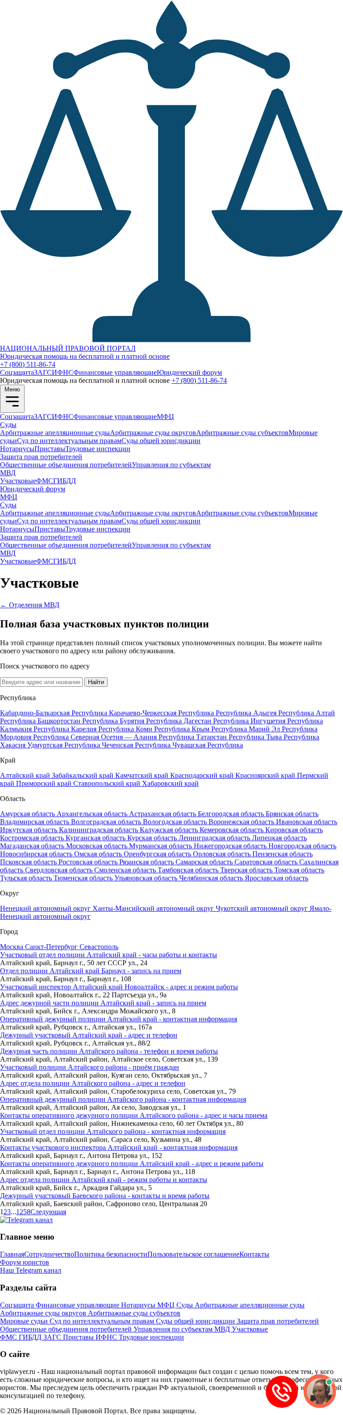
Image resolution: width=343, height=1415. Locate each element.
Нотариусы (17, 448)
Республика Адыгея (247, 713)
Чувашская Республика (207, 745)
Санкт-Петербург (52, 946)
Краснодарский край (202, 775)
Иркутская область (29, 830)
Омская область (99, 854)
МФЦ (165, 416)
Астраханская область (163, 813)
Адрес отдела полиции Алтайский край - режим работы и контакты (103, 1179)
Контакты (254, 1254)
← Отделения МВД (29, 605)
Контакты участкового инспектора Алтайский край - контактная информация (119, 1147)
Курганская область (96, 838)
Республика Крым (182, 729)
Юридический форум (189, 372)
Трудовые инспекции (97, 448)
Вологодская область (176, 822)
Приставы (49, 448)
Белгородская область (232, 813)
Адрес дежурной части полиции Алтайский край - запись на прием (103, 1003)
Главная (12, 1254)
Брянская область (292, 813)
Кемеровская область (232, 830)
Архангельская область (93, 813)
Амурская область (28, 813)
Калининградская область (99, 830)
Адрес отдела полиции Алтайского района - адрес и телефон (92, 1083)
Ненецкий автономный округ (46, 908)
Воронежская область (242, 822)
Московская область (97, 846)
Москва (12, 946)
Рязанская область (147, 862)
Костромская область (33, 838)
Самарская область (205, 862)
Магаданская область (33, 846)
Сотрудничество (49, 1254)
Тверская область (247, 870)
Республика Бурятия (114, 721)
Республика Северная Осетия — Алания (96, 737)
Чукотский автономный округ (263, 908)
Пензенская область (282, 854)
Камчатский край (142, 775)
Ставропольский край (107, 783)
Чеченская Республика (137, 745)
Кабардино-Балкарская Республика (54, 713)
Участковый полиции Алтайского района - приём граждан (89, 1067)
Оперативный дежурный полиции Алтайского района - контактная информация (123, 1099)
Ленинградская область (215, 838)
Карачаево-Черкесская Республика (162, 713)
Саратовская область (266, 862)
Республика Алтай (306, 713)
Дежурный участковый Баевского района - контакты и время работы (104, 1195)
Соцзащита (17, 372)
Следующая (48, 1212)
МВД (8, 473)
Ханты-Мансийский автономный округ (154, 908)
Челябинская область (212, 878)
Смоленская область (126, 870)
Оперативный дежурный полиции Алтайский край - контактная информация (118, 1019)
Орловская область (222, 854)
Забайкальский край (83, 775)
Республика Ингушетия (250, 721)
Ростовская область (89, 862)
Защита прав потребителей (41, 457)
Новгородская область (302, 846)
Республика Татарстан (194, 737)
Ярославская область (276, 878)
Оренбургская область (158, 854)
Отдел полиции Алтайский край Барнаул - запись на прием (90, 971)
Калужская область (170, 830)
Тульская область (27, 878)
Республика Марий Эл (246, 729)
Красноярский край (266, 775)
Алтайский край (26, 775)
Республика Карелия (65, 729)
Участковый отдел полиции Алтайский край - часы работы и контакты (108, 955)
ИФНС (62, 372)
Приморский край (44, 783)
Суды (8, 424)
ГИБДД (64, 481)
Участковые (18, 481)
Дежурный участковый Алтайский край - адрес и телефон (88, 1035)
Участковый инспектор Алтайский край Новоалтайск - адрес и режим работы (119, 987)
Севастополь (98, 946)
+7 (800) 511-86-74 (27, 364)
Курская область (153, 838)
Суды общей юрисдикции (161, 440)
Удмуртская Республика (64, 745)
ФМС (44, 481)
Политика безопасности (110, 1254)
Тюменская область (84, 878)
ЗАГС (43, 372)
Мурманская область (161, 846)
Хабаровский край (170, 783)
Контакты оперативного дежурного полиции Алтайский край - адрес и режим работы (132, 1163)
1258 (23, 1212)
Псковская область (29, 862)
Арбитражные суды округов (153, 432)
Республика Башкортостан (41, 721)
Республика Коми (126, 729)
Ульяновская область (146, 878)
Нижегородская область (231, 846)
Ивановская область (306, 822)
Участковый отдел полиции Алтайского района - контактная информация (113, 1131)
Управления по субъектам (171, 465)
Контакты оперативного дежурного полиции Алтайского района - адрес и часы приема (134, 1115)
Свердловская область (59, 870)
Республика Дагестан (179, 721)
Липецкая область (279, 838)
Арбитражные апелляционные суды (55, 432)
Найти (96, 682)
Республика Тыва (256, 737)
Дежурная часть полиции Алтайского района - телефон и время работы (109, 1051)
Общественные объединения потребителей (66, 465)
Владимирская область (35, 822)
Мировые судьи (25, 1321)
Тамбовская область (189, 870)
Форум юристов (24, 1262)
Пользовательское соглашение (193, 1254)
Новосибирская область (37, 854)
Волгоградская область (107, 822)
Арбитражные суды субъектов (242, 432)
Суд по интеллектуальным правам (69, 440)
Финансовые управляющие (115, 372)
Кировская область (294, 830)
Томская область (299, 870)
